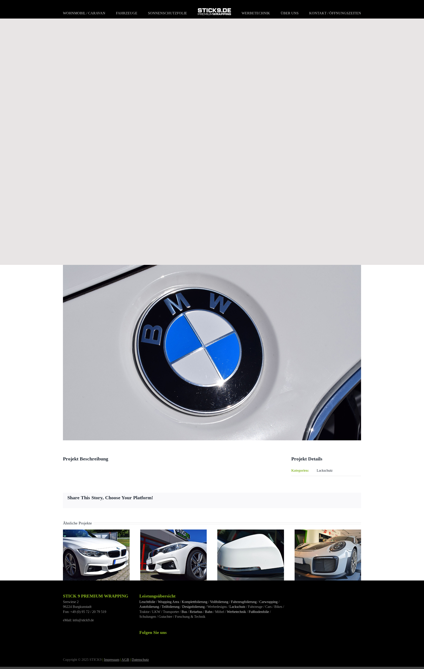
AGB (125, 659)
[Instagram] (146, 638)
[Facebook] (140, 638)
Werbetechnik (236, 612)
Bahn (208, 612)
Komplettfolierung (194, 602)
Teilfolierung (171, 607)
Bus (184, 612)
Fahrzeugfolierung (244, 602)
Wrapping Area (168, 602)
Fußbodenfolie (259, 612)
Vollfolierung (219, 602)
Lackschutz (325, 470)
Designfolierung (193, 607)
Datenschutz (140, 659)
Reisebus (196, 612)
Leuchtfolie (147, 602)
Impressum (111, 659)
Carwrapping (268, 602)
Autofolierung (149, 607)
